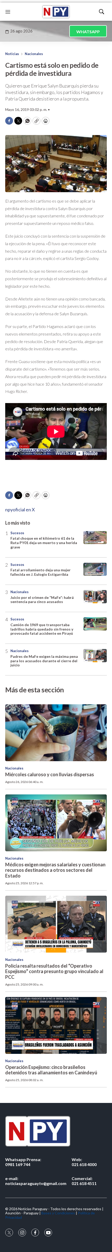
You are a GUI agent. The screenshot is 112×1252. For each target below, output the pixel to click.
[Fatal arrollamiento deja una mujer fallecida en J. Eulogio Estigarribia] (95, 569)
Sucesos (17, 533)
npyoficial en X (20, 509)
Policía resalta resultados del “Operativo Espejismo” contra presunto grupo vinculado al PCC (54, 971)
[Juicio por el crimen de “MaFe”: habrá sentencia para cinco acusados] (95, 596)
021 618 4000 (84, 1162)
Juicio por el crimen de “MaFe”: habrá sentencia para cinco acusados (42, 599)
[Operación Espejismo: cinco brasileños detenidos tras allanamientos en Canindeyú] (56, 1025)
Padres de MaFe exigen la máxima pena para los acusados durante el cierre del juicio (44, 660)
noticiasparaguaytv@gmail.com (35, 1181)
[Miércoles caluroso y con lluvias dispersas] (56, 732)
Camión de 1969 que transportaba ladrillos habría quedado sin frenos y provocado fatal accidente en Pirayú (41, 629)
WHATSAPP (88, 31)
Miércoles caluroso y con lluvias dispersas (49, 774)
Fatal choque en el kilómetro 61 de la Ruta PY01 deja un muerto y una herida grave (43, 542)
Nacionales (34, 54)
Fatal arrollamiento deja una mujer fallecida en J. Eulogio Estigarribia (40, 572)
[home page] (56, 11)
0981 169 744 (23, 1162)
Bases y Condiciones (58, 1213)
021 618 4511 (84, 1181)
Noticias (12, 54)
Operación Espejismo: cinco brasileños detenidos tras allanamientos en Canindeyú (51, 1070)
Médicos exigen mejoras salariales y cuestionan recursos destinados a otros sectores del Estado (55, 870)
